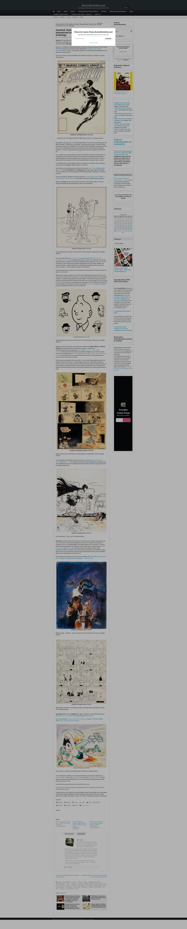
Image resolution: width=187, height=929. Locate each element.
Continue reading (94, 42)
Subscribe (108, 38)
